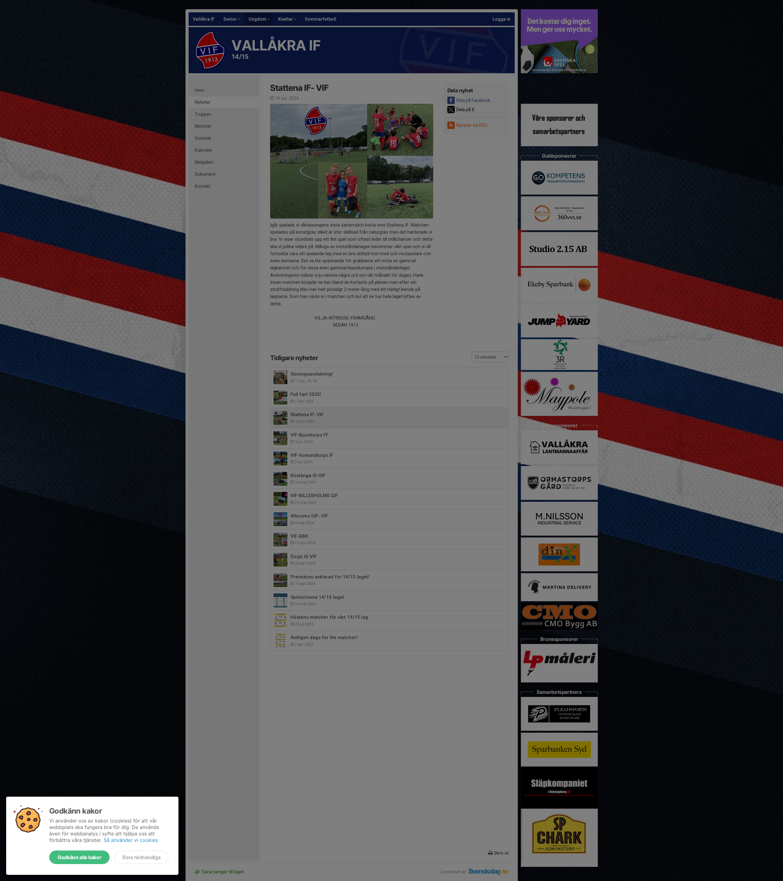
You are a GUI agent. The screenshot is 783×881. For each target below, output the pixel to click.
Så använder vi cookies (131, 840)
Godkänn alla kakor (79, 857)
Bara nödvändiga (141, 857)
